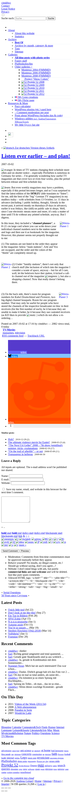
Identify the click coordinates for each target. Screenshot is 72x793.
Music (56, 730)
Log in (41, 784)
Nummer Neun (16, 665)
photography (32, 761)
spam (37, 769)
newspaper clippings (57, 758)
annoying (16, 751)
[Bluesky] (10, 136)
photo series (22, 761)
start (6, 533)
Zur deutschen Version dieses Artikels (34, 147)
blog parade (6, 754)
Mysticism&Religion (12, 733)
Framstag (13, 636)
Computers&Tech (31, 727)
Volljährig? (14, 633)
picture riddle (54, 761)
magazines (8, 332)
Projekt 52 (9, 765)
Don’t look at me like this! (22, 612)
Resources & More (18, 103)
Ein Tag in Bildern (18, 615)
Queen (33, 765)
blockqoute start (54, 533)
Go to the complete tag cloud (18, 778)
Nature (27, 733)
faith (54, 754)
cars (12, 754)
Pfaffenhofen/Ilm (24, 63)
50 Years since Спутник (14, 595)
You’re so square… (18, 627)
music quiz (32, 758)
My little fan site (27, 124)
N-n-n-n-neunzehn (18, 621)
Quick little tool (16, 609)
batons (66, 751)
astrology (37, 751)
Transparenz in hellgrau (20, 454)
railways (48, 765)
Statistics (19, 36)
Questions (45, 733)
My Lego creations (27, 97)
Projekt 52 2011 (35, 91)
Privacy (5, 11)
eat (43, 754)
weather (3, 772)
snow (25, 769)
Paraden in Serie (23, 710)
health (3, 758)
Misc (49, 730)
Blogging (6, 727)
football (67, 754)
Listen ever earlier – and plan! (35, 156)
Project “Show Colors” (36, 79)
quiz (41, 765)
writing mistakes (13, 772)
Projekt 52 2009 (35, 85)
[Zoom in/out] (9, 787)
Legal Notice (8, 8)
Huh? (11, 439)
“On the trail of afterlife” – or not (25, 451)
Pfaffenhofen (9, 761)
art (33, 751)
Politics (36, 733)
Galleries (12, 54)
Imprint (5, 784)
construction (37, 754)
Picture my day (43, 761)
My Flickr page (25, 100)
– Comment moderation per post (32, 112)
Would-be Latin (23, 713)
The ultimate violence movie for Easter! (29, 442)
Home (38, 781)
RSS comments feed (12, 335)
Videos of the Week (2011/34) (30, 704)
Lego (23, 757)
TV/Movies (9, 329)
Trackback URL (36, 335)
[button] (17, 352)
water (66, 769)
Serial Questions (12, 592)
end (17, 533)
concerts (26, 754)
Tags (17, 48)
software (31, 769)
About (11, 30)
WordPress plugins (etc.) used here (33, 109)
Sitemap (19, 51)
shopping (14, 769)
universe (61, 769)
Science (55, 733)
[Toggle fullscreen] (6, 787)
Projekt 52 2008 (35, 82)
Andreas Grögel (24, 781)
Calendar (16, 727)
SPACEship (14, 618)
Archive (12, 39)
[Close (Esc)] (2, 787)
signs (20, 769)
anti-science (25, 750)
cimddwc (6, 2)
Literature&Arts (38, 730)
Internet (60, 727)
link (20, 536)
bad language (57, 750)
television (20, 332)
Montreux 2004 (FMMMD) (36, 69)
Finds (44, 727)
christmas (17, 754)
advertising (6, 750)
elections (48, 754)
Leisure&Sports (21, 730)
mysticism (43, 757)
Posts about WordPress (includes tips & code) (39, 115)
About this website (24, 33)
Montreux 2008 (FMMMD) (36, 75)
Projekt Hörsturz (24, 766)
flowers (61, 754)
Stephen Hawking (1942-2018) (24, 630)
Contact (5, 5)
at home (46, 750)
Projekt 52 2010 (35, 88)
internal (10, 758)
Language (6, 730)
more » (22, 545)
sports (43, 769)
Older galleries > (23, 66)
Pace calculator (23, 106)
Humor (52, 727)
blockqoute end (9, 536)
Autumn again (15, 624)
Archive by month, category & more (34, 45)
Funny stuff (21, 60)
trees (55, 769)
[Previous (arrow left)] (2, 790)
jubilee (17, 758)
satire (55, 766)
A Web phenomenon (25, 707)
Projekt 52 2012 (35, 94)
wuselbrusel (25, 772)
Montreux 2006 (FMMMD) (36, 72)
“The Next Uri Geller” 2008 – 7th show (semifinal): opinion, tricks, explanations (35, 447)
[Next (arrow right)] (6, 790)
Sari (10, 653)
